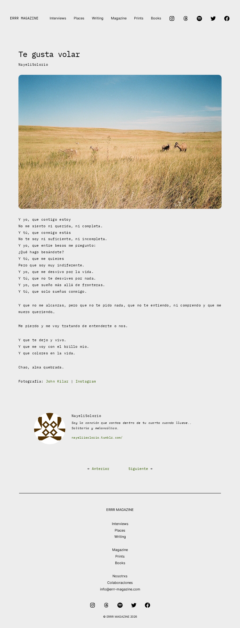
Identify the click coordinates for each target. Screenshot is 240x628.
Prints (120, 556)
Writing (120, 536)
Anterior (100, 468)
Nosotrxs (120, 576)
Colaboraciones (120, 582)
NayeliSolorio (33, 64)
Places (120, 530)
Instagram (86, 381)
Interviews (120, 524)
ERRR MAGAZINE (24, 18)
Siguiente (138, 468)
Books (120, 563)
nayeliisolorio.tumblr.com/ (97, 437)
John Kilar (57, 381)
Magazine (120, 550)
